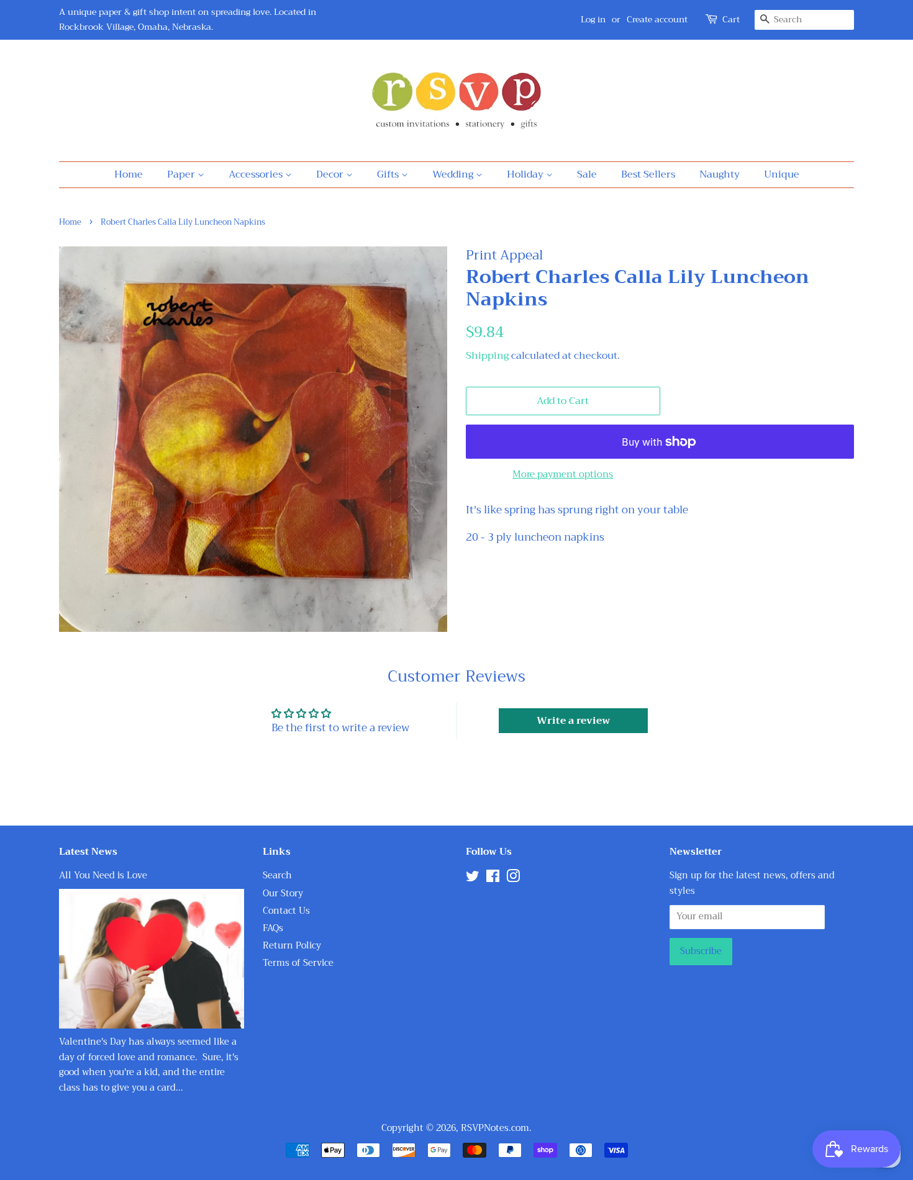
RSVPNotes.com (495, 1128)
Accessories (257, 174)
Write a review (573, 720)
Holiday (526, 174)
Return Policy (292, 945)
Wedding (454, 174)
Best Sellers (648, 174)
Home (128, 174)
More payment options (562, 474)
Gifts (389, 174)
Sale (587, 174)
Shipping (487, 355)
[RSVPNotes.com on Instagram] (513, 878)
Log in (593, 19)
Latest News (88, 852)
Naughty (719, 174)
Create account (657, 19)
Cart (731, 19)
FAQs (273, 928)
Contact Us (286, 911)
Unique (781, 174)
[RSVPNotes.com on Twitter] (472, 878)
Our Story (283, 893)
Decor (331, 174)
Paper (182, 174)
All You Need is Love (103, 875)
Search (277, 875)
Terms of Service (298, 963)
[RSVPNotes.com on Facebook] (493, 878)
